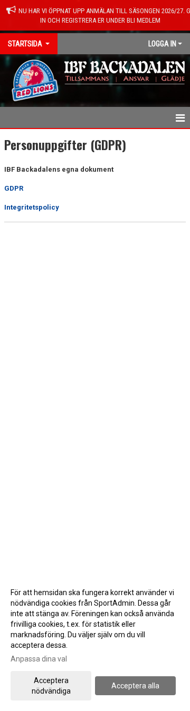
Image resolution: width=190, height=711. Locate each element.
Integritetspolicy (31, 207)
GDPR (13, 188)
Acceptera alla (135, 686)
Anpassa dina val (39, 659)
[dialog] (95, 641)
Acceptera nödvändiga (51, 685)
